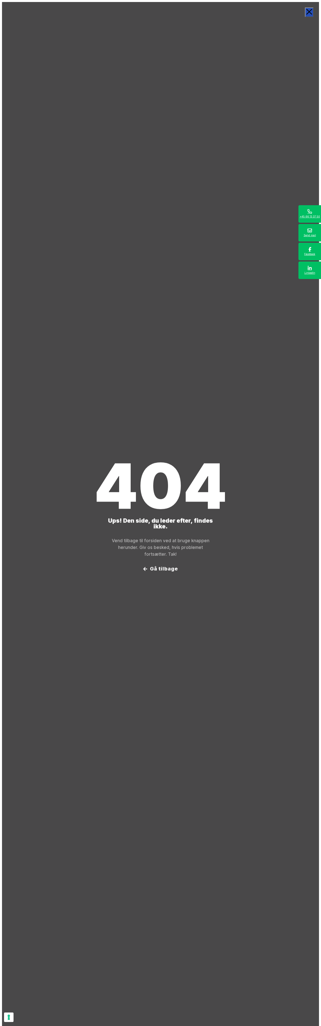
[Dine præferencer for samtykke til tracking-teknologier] (9, 1017)
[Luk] (309, 12)
